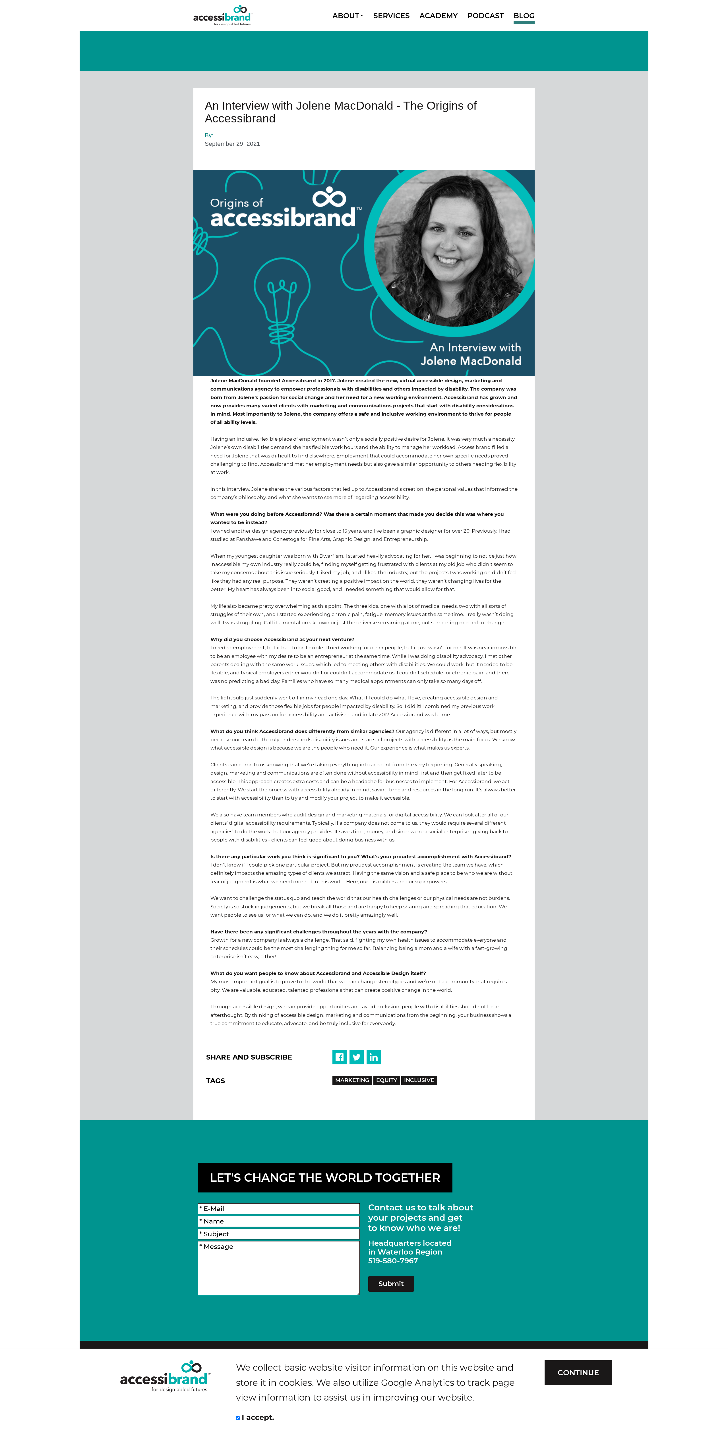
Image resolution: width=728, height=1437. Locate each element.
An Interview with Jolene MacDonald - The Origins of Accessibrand (341, 112)
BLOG (524, 15)
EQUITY (386, 1080)
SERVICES (391, 15)
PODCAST (486, 15)
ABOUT (345, 15)
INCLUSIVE (419, 1080)
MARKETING (352, 1080)
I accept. (257, 1417)
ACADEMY (438, 15)
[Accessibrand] (223, 15)
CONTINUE (578, 1372)
